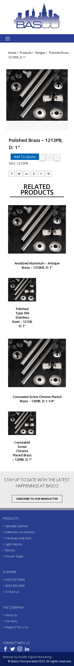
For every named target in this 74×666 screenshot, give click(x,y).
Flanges (40, 53)
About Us (11, 615)
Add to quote (25, 157)
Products (26, 53)
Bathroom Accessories (20, 532)
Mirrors (10, 550)
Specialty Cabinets (16, 526)
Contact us (12, 592)
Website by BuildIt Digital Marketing (27, 657)
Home (12, 53)
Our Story (11, 621)
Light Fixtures (13, 544)
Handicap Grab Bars (18, 538)
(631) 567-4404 (15, 580)
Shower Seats (14, 556)
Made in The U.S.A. (17, 627)
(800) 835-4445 (15, 586)
